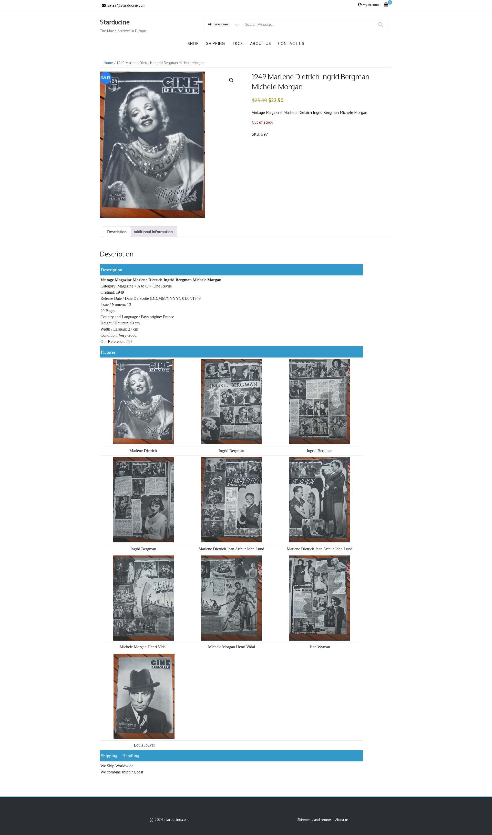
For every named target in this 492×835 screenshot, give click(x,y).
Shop (193, 43)
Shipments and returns (314, 819)
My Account (371, 4)
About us (260, 43)
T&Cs (237, 43)
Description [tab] (117, 231)
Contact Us (291, 43)
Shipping (215, 43)
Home (108, 62)
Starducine (115, 22)
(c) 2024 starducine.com (169, 819)
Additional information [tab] (153, 231)
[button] (231, 80)
